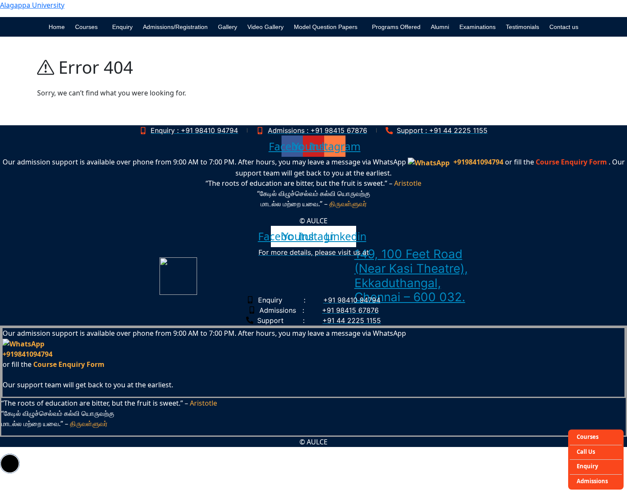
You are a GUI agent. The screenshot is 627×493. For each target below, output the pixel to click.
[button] (88, 27)
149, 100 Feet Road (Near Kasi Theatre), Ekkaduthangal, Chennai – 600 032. (411, 275)
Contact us (563, 26)
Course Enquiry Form (571, 162)
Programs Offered (396, 26)
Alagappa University (32, 5)
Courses (587, 437)
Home (57, 26)
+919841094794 (478, 162)
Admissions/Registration (175, 26)
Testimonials (522, 26)
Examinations (477, 26)
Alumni (440, 26)
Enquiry (122, 26)
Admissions (592, 481)
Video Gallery (265, 26)
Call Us (586, 452)
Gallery (227, 26)
